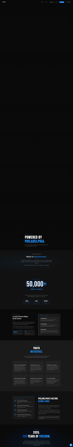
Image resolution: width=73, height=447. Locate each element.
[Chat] (71, 445)
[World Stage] (4, 2)
